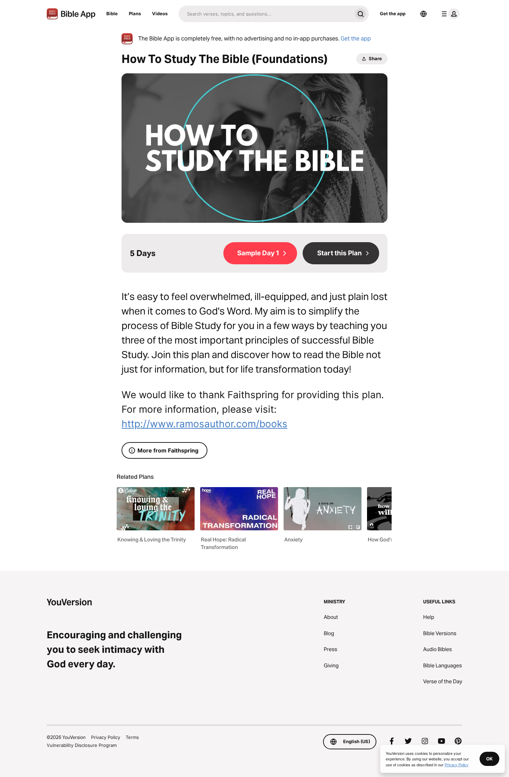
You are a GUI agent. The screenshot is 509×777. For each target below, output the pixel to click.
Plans (135, 13)
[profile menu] (449, 14)
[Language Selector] (423, 14)
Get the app (392, 13)
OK (489, 758)
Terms (132, 737)
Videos (160, 13)
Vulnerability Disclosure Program (82, 745)
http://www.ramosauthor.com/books (204, 424)
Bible (112, 13)
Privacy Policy (105, 737)
